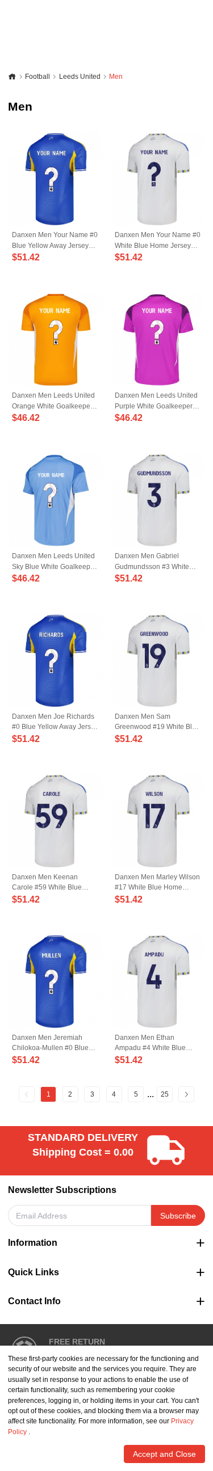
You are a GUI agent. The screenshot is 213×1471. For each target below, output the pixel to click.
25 (165, 1094)
